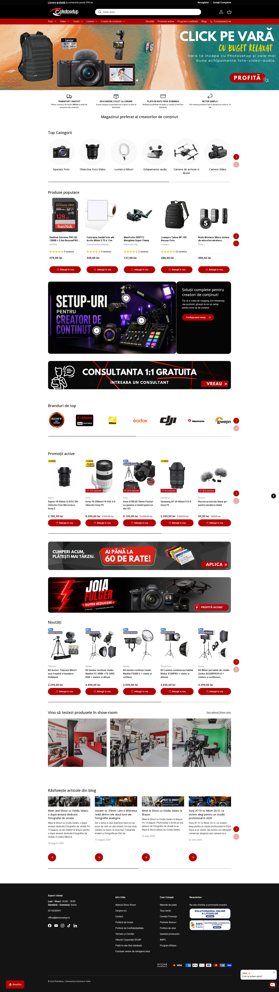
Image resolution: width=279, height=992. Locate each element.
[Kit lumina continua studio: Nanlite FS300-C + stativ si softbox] (139, 644)
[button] (229, 12)
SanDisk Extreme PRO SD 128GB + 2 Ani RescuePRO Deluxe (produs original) (63, 239)
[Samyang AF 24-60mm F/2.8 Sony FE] (177, 476)
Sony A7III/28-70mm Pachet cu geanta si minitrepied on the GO (138, 505)
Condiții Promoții (168, 916)
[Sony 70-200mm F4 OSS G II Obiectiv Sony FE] (101, 476)
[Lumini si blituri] (124, 152)
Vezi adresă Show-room (218, 712)
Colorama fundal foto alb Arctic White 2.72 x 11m (100, 239)
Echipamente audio (155, 169)
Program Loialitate (187, 21)
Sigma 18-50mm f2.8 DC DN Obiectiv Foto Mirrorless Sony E (63, 505)
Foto (50, 21)
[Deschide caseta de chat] (273, 986)
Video (63, 21)
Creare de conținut (111, 21)
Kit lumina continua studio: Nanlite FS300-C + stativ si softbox (137, 674)
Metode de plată (168, 904)
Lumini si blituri (124, 169)
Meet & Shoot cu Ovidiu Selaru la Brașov (162, 812)
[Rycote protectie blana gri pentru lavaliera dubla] (214, 476)
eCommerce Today (83, 981)
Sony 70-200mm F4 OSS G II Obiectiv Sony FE (100, 503)
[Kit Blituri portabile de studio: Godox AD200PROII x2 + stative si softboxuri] (214, 644)
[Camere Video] (218, 152)
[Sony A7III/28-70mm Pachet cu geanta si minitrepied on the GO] (139, 476)
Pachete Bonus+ (168, 922)
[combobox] (148, 12)
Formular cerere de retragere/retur (132, 951)
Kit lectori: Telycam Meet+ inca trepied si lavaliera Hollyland (62, 674)
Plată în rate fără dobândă (128, 945)
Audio (76, 21)
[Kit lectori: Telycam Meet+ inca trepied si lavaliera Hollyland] (64, 644)
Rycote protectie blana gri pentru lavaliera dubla (212, 503)
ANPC (163, 939)
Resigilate (203, 2)
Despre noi (121, 910)
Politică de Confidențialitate (129, 928)
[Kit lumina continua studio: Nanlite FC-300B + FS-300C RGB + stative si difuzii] (101, 644)
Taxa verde (165, 910)
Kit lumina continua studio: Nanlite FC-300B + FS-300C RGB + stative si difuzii (100, 674)
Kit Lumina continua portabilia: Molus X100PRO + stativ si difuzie (177, 674)
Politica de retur (168, 928)
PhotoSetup (59, 981)
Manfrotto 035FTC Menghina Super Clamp (136, 239)
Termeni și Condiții (124, 934)
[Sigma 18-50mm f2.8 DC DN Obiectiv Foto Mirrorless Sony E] (64, 476)
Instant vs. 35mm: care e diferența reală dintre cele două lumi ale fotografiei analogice (116, 814)
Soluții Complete (222, 2)
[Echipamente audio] (155, 152)
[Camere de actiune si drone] (186, 152)
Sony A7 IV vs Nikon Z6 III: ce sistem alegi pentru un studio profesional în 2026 (207, 814)
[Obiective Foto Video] (92, 152)
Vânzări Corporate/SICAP (128, 939)
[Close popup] (274, 972)
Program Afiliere (168, 945)
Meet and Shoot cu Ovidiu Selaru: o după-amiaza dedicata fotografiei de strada (68, 814)
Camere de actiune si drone (186, 171)
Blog (203, 21)
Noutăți (150, 21)
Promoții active (166, 21)
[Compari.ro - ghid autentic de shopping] (140, 961)
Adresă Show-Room (125, 904)
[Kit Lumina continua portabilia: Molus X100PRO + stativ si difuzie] (177, 644)
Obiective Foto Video (92, 169)
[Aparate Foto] (61, 152)
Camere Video (217, 169)
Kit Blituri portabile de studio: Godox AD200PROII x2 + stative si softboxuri (214, 674)
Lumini (90, 21)
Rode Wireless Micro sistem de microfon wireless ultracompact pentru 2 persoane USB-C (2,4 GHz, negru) (213, 239)
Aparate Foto (61, 169)
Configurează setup (195, 317)
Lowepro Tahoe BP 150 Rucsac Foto (173, 239)
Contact (119, 916)
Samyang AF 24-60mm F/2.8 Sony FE (176, 503)
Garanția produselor (170, 934)
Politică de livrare (124, 922)
